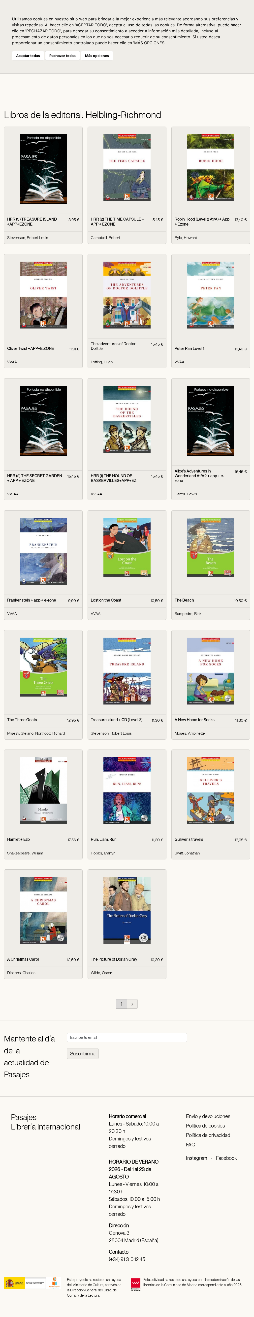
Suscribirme (82, 1054)
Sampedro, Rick (188, 613)
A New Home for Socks (195, 719)
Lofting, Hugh (102, 362)
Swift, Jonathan (187, 853)
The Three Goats (22, 719)
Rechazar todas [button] (62, 55)
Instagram (196, 1158)
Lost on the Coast (106, 600)
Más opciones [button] (97, 55)
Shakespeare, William (25, 853)
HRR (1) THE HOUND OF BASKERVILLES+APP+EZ (113, 478)
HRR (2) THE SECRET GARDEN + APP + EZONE (34, 478)
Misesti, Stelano (20, 733)
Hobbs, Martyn (103, 853)
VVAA (12, 362)
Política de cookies (205, 1126)
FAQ (190, 1145)
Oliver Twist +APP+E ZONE (30, 348)
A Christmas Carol (23, 959)
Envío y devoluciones (208, 1116)
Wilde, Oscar (101, 972)
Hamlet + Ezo (18, 839)
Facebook (226, 1158)
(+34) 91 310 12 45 (127, 1259)
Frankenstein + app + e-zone (31, 600)
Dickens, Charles (21, 972)
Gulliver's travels (189, 839)
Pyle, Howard (186, 237)
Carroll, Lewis (186, 494)
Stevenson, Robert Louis (27, 237)
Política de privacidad (208, 1135)
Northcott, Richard (50, 733)
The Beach (184, 600)
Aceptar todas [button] (28, 55)
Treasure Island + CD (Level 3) (116, 719)
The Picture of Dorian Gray (114, 959)
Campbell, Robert (105, 237)
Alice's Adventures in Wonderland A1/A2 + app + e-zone (199, 476)
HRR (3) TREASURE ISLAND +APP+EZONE (32, 221)
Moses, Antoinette (190, 733)
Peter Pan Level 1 (189, 348)
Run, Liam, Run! (104, 839)
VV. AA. (13, 494)
